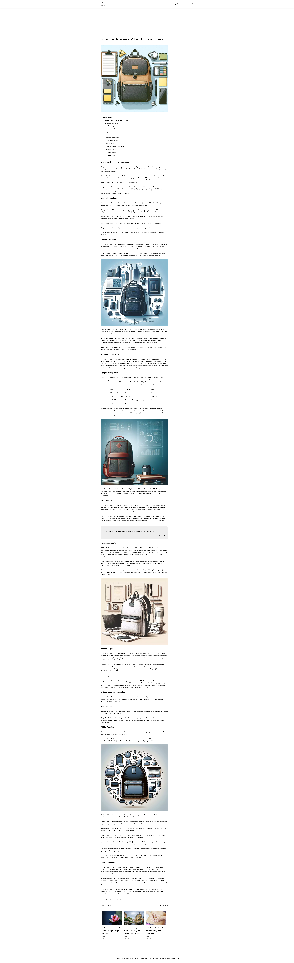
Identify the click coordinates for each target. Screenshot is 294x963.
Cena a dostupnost (111, 155)
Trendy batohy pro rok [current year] (117, 120)
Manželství (111, 4)
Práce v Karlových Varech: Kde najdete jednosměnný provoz (132, 930)
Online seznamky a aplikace (123, 4)
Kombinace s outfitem (112, 137)
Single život (176, 4)
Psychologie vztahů (144, 4)
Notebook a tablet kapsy (113, 129)
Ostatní (135, 4)
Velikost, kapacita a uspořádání (115, 146)
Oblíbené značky (111, 152)
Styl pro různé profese (112, 132)
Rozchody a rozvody (156, 4)
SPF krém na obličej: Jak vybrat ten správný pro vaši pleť (112, 930)
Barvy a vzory (110, 135)
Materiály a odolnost (112, 123)
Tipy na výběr (110, 143)
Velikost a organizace (112, 126)
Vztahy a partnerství (187, 4)
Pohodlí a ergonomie (112, 140)
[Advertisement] (147, 19)
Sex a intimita (168, 4)
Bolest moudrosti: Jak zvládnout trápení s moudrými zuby (154, 930)
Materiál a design (111, 149)
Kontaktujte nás (117, 899)
